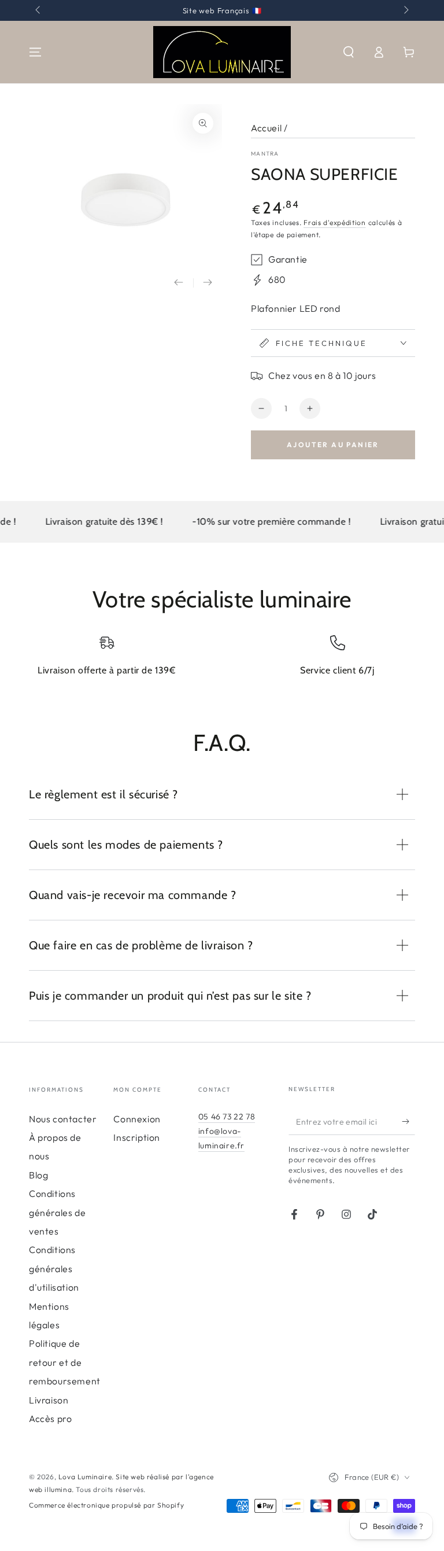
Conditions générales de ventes (57, 1212)
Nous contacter (63, 1119)
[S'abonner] (408, 1121)
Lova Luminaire (85, 1476)
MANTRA (265, 153)
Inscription (136, 1137)
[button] (349, 52)
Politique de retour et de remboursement (65, 1362)
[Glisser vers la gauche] (39, 10)
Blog (38, 1175)
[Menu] (35, 52)
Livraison (48, 1400)
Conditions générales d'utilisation (54, 1268)
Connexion (136, 1119)
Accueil (266, 128)
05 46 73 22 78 (226, 1116)
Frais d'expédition (335, 222)
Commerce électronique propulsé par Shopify (106, 1505)
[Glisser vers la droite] (405, 10)
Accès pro (50, 1418)
